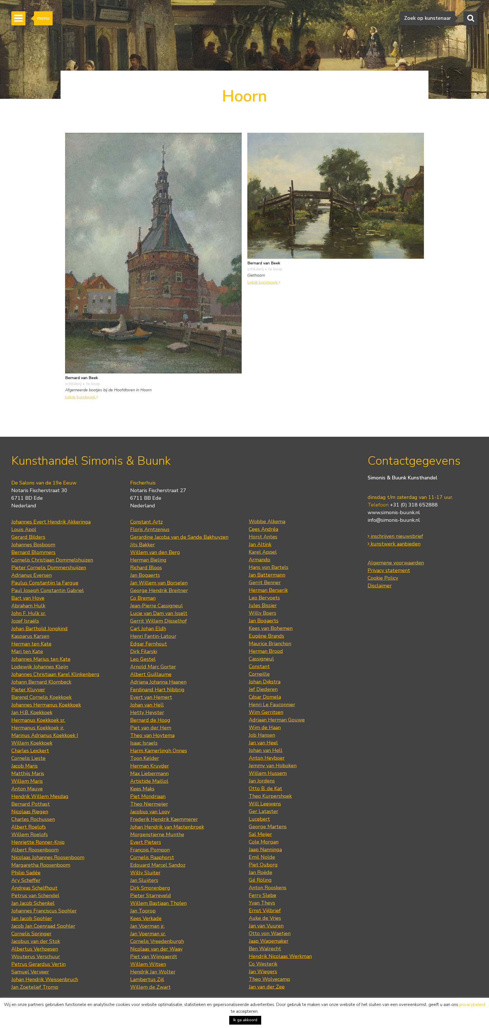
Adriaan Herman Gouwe (277, 719)
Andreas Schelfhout (34, 887)
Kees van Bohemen (271, 628)
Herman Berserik (268, 590)
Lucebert (259, 819)
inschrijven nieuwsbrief (396, 536)
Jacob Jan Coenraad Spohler (43, 926)
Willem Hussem (268, 773)
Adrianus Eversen (31, 575)
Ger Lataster (263, 811)
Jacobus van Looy (150, 811)
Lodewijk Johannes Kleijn (39, 666)
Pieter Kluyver (28, 689)
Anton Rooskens (267, 887)
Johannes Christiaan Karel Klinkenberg (55, 674)
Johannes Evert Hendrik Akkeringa (51, 521)
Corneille (259, 674)
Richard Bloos (146, 567)
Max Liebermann (149, 773)
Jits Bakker (142, 544)
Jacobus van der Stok (35, 941)
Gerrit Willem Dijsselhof (158, 621)
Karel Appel (263, 552)
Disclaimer (380, 585)
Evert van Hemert (151, 697)
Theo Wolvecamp (269, 979)
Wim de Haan (265, 727)
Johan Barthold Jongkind (39, 628)
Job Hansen (262, 735)
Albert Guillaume (150, 674)
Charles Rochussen (33, 819)
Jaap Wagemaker (268, 941)
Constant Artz (146, 521)
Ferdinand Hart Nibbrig (157, 689)
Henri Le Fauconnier (272, 704)
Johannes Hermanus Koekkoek (46, 704)
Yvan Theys (262, 902)
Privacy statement (389, 570)
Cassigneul (261, 658)
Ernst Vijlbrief (265, 910)
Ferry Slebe (262, 895)
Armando (259, 559)
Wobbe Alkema (267, 521)
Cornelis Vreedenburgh (157, 941)
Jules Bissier (263, 605)
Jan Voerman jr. (147, 926)
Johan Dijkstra (264, 681)
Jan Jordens (262, 780)
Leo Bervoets (264, 597)
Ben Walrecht (265, 948)
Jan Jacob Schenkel (33, 903)
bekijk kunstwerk (80, 397)
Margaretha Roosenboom (40, 865)
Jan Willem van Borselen (159, 582)
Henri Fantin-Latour (153, 636)
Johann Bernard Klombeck (41, 682)
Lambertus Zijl (147, 979)
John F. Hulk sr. (28, 613)
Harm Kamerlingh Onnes (158, 750)
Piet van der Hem (150, 727)
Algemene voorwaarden (396, 562)
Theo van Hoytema (152, 735)
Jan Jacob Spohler (31, 918)
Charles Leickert (30, 750)
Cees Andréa (263, 529)
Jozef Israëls (25, 621)
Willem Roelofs (29, 834)
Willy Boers (262, 613)
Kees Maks (142, 788)
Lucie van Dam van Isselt (158, 613)
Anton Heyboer (267, 758)
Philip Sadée (25, 872)
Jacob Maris (24, 765)
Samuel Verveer (30, 971)
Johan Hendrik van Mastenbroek (167, 826)
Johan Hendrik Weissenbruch (44, 979)
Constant (259, 666)
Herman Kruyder (149, 765)
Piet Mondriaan (148, 796)
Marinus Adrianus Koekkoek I (44, 735)
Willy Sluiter (145, 872)
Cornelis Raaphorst (152, 857)
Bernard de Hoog (150, 720)
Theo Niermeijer (149, 804)
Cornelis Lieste (28, 758)
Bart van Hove (27, 598)
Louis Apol (23, 529)
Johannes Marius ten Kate (40, 659)
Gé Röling (260, 880)
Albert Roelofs (28, 826)
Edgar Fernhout (148, 643)
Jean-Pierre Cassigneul (156, 605)
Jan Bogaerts (145, 575)
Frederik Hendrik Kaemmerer (164, 819)
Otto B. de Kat (265, 788)
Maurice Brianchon (270, 643)
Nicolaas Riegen (29, 811)
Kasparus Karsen (30, 636)
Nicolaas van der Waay (156, 949)
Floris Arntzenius (150, 529)
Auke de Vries (265, 918)
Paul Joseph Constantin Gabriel (47, 590)
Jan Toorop (143, 910)
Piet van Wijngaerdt (153, 956)
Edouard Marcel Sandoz (157, 865)
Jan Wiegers (263, 971)
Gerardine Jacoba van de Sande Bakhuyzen (179, 537)
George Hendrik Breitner (159, 590)
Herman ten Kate (31, 643)
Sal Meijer (260, 834)
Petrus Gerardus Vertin (38, 964)
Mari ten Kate (27, 651)
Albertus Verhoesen (34, 949)
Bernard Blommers (33, 552)
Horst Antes (263, 536)
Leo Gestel (143, 659)
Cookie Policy (383, 578)
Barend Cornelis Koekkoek (41, 697)
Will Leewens (265, 803)
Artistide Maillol (149, 781)
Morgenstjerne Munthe (157, 834)
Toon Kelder (144, 758)
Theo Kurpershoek (270, 796)
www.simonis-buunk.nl (394, 512)
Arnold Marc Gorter (153, 666)
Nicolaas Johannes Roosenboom (47, 857)
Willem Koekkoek (31, 743)
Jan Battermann (267, 574)
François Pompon (150, 849)
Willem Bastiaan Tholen (158, 903)
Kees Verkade (146, 918)
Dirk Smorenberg (150, 887)
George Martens (268, 826)
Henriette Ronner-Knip (38, 842)
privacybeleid (472, 1004)
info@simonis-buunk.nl (394, 520)
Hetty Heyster (147, 712)
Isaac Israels (144, 743)
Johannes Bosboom (33, 544)
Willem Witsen (148, 964)
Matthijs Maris (27, 773)
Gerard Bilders (28, 537)
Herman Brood (266, 651)
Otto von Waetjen (270, 933)
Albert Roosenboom (35, 849)
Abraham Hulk (28, 605)
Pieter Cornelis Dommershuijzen (48, 567)
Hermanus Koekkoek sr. (38, 720)
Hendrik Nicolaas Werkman (280, 956)
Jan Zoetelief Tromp (34, 987)
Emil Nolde (262, 857)
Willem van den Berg (155, 552)
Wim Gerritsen (266, 712)
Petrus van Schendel (35, 895)
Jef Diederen (263, 689)
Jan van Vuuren (266, 925)
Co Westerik (263, 963)
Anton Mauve (27, 788)
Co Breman (143, 598)
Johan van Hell (147, 704)
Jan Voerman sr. (148, 933)
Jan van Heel (263, 742)
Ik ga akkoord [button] (245, 1020)
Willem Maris (27, 781)
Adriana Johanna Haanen (158, 682)
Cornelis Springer (31, 933)
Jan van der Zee (267, 986)
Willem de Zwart (150, 987)
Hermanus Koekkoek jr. (37, 727)
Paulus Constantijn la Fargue (44, 582)
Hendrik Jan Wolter (152, 971)
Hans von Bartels (268, 567)
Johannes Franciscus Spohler (44, 910)
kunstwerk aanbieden (395, 543)
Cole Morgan (263, 841)
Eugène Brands (266, 636)
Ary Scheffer (25, 880)
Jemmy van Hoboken (273, 765)
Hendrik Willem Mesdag (39, 796)
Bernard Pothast (30, 804)
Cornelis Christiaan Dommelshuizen (52, 560)
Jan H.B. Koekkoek (31, 712)
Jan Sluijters (144, 880)
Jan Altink (260, 544)
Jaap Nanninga (265, 849)
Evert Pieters (145, 842)
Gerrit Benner (265, 582)
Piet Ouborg (263, 864)
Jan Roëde (260, 872)
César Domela (265, 697)
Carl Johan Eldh (148, 628)
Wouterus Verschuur (35, 956)
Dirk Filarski (143, 651)
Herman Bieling (148, 560)
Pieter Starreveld (150, 895)
